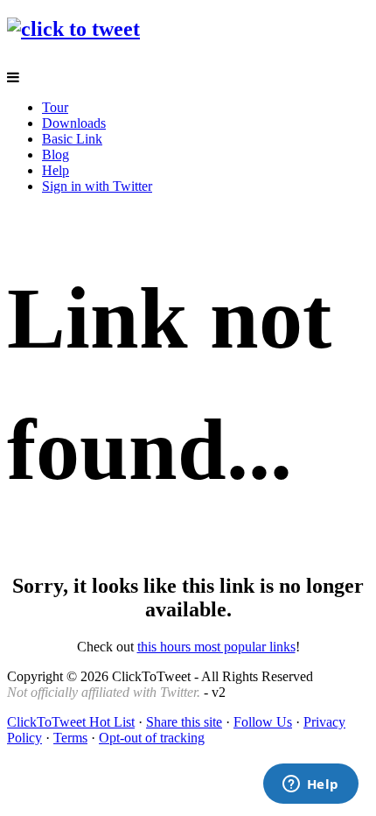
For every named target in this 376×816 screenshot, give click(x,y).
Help (55, 170)
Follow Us (262, 721)
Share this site (184, 721)
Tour (55, 107)
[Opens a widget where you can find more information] (310, 785)
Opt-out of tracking (152, 737)
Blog (55, 154)
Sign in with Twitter (97, 186)
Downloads (74, 123)
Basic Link (72, 138)
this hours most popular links (216, 646)
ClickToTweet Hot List (71, 721)
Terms (70, 737)
